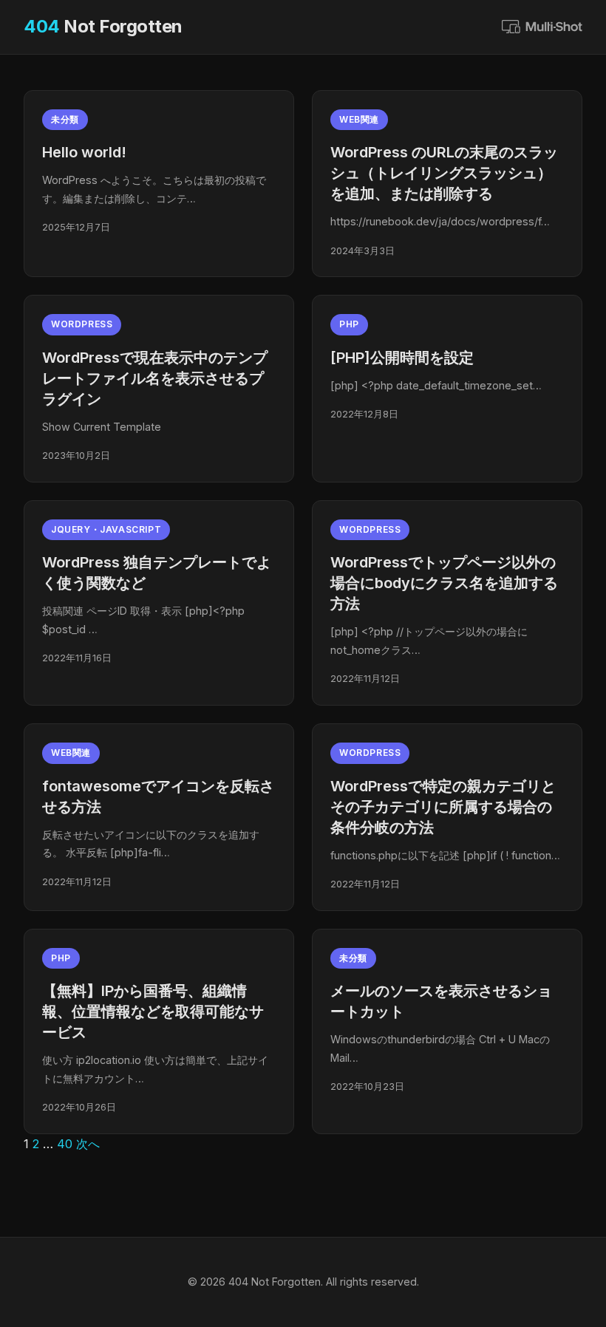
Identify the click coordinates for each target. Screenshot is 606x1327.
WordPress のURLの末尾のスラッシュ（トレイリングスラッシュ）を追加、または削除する (444, 172)
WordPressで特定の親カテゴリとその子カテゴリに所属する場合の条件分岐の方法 (443, 806)
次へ (88, 1143)
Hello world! (84, 152)
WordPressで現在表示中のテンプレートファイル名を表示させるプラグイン (155, 378)
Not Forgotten (103, 26)
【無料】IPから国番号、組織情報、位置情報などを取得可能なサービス (153, 1011)
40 (64, 1143)
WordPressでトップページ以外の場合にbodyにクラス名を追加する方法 (444, 583)
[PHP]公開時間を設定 (402, 357)
